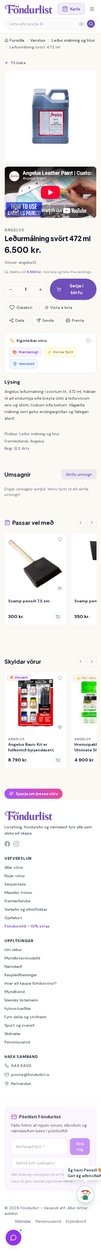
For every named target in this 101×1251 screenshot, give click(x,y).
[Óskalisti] (60, 539)
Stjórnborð (76, 1221)
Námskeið (13, 966)
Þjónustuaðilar (17, 1008)
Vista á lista (61, 307)
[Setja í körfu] (58, 616)
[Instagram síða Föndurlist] (16, 844)
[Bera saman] (60, 588)
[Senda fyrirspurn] (13, 1237)
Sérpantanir (15, 884)
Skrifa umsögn (79, 474)
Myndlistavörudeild (22, 958)
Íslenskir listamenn (21, 1000)
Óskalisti (24, 307)
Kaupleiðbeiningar (20, 974)
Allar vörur (13, 867)
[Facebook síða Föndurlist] (7, 844)
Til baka (18, 62)
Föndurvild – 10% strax (27, 926)
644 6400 (21, 1065)
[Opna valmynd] (92, 9)
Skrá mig (80, 1146)
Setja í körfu (76, 289)
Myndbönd (14, 991)
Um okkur (13, 949)
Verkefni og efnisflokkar (25, 909)
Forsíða (17, 40)
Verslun (37, 40)
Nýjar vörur (14, 875)
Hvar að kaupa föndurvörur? (30, 983)
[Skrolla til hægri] (92, 522)
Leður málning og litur (73, 40)
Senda (48, 320)
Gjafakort (13, 917)
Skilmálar (12, 1033)
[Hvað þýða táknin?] (88, 340)
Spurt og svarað (19, 1025)
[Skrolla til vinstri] (80, 522)
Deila (19, 320)
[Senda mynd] (81, 24)
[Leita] (91, 24)
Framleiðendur (17, 900)
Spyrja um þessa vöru (37, 793)
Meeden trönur (18, 892)
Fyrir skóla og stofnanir (25, 1016)
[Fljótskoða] (11, 588)
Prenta (78, 320)
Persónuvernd (17, 1042)
